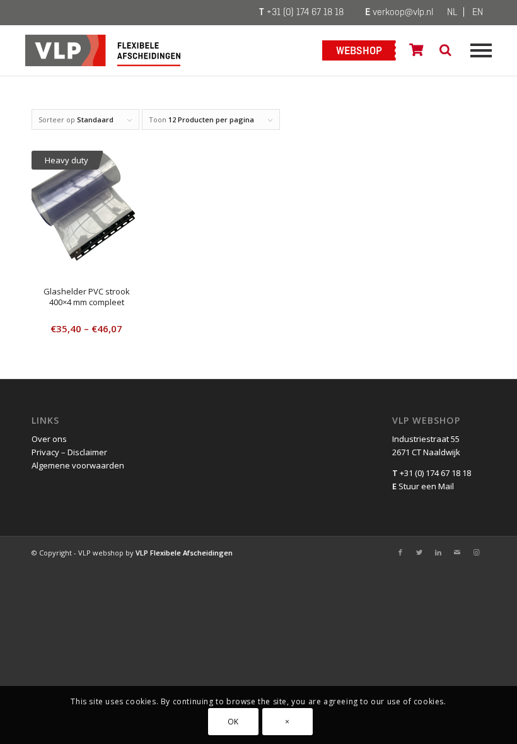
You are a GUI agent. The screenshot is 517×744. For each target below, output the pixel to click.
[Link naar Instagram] (476, 552)
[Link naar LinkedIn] (438, 552)
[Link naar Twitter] (419, 552)
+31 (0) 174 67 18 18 (301, 12)
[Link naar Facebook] (400, 552)
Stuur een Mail (423, 486)
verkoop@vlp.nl (399, 12)
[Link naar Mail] (457, 552)
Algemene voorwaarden (78, 465)
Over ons (49, 439)
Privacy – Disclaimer (69, 452)
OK (233, 721)
